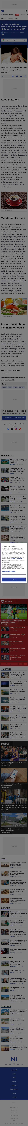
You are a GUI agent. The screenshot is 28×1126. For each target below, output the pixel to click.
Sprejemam (14, 579)
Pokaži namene (14, 576)
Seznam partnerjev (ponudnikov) (9, 571)
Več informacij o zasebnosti (16, 558)
